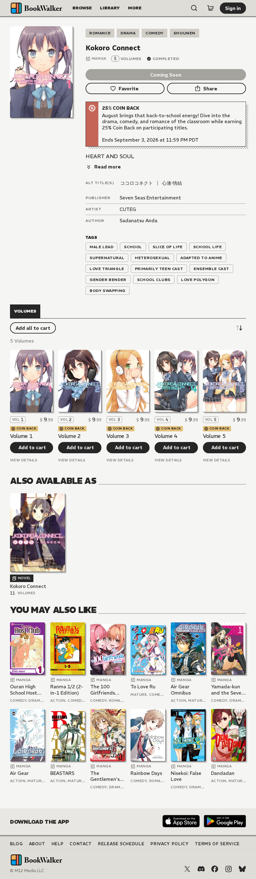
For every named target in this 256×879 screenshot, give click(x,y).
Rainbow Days (146, 773)
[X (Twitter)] (187, 869)
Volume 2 (69, 436)
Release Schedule (121, 844)
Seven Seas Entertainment (150, 198)
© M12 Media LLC (27, 871)
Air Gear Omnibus (181, 690)
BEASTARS (62, 773)
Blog (16, 844)
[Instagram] (228, 869)
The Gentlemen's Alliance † (105, 776)
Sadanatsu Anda (138, 221)
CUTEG (128, 209)
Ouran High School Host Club (23, 690)
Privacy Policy (169, 844)
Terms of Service (217, 844)
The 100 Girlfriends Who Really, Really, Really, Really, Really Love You (105, 690)
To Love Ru (142, 687)
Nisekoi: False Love (186, 776)
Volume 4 (166, 436)
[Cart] (210, 8)
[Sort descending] (239, 328)
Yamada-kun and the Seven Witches (227, 690)
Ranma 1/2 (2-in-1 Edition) (66, 690)
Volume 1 (21, 436)
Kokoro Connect (28, 586)
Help (58, 844)
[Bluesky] (242, 869)
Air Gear (19, 773)
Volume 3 (117, 436)
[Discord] (201, 869)
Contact (81, 844)
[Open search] (194, 8)
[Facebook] (215, 869)
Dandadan (222, 773)
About (37, 844)
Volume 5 (214, 436)
